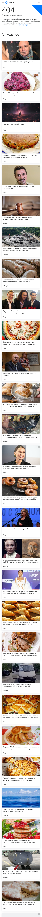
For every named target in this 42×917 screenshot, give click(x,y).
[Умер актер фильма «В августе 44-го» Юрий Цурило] (21, 366)
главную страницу (25, 25)
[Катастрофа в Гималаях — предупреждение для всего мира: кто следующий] (21, 242)
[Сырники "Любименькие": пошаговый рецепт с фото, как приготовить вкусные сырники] (21, 740)
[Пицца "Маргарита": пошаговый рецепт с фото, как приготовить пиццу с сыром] (21, 771)
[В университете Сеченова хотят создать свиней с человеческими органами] (21, 273)
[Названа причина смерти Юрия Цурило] (21, 55)
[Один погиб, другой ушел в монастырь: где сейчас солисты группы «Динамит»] (21, 304)
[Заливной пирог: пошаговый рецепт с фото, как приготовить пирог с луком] (21, 148)
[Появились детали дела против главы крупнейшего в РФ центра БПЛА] (21, 211)
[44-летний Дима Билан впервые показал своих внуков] (21, 179)
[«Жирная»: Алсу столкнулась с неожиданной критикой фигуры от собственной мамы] (21, 584)
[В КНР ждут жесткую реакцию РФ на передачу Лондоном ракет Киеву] (21, 865)
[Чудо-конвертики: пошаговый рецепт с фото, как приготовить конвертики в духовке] (21, 615)
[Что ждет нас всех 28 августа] (21, 117)
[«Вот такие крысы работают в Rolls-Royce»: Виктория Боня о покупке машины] (21, 460)
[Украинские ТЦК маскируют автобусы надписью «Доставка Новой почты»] (21, 678)
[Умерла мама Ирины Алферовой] (21, 522)
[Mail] (6, 2)
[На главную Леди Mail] (11, 2)
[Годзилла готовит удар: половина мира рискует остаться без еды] (21, 802)
